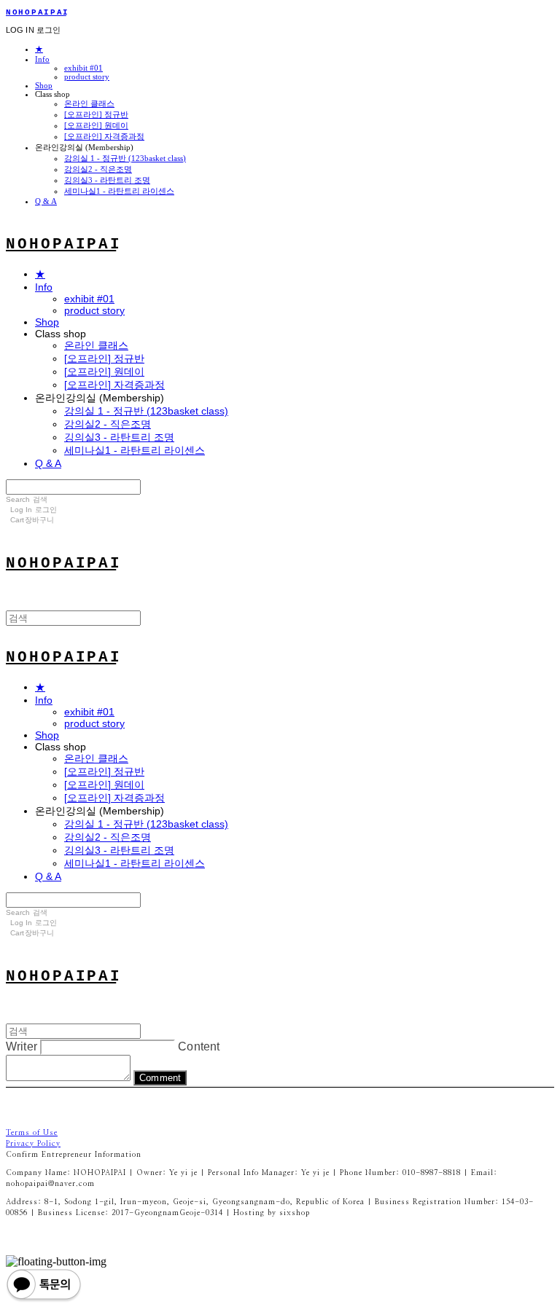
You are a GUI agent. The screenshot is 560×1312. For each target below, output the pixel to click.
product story (86, 76)
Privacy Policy (33, 1143)
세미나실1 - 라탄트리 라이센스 (119, 190)
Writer (21, 1046)
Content (198, 1046)
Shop (43, 85)
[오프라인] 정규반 (96, 114)
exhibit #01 (83, 67)
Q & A (46, 201)
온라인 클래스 (89, 103)
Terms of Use (32, 1132)
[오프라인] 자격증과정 (104, 136)
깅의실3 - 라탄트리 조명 (107, 180)
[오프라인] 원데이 (96, 125)
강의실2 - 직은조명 (98, 169)
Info (42, 59)
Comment (160, 1077)
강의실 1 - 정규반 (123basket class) (125, 158)
